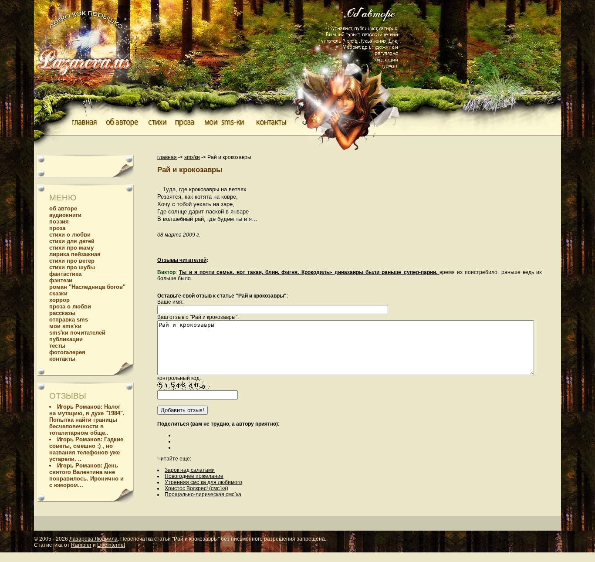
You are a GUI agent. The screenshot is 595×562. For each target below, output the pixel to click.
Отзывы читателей (181, 260)
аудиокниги (65, 215)
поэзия (59, 221)
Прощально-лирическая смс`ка (203, 494)
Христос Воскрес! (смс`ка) (196, 488)
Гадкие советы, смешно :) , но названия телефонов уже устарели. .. (86, 449)
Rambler (81, 545)
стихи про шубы (72, 267)
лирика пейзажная (75, 254)
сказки (58, 293)
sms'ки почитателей (77, 332)
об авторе (63, 208)
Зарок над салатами (190, 470)
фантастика (65, 274)
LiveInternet (111, 545)
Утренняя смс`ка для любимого (203, 482)
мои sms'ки (65, 326)
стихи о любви (70, 234)
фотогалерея (67, 352)
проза (57, 228)
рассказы (62, 313)
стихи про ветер (72, 260)
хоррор (59, 300)
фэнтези (60, 280)
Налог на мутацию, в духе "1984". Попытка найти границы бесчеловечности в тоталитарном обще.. (87, 419)
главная (167, 157)
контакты (62, 358)
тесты (57, 345)
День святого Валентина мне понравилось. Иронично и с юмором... (86, 475)
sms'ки (192, 157)
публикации (66, 339)
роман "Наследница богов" (87, 287)
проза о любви (70, 306)
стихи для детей (72, 241)
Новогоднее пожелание (194, 476)
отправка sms (68, 319)
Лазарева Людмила (93, 539)
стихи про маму (71, 247)
